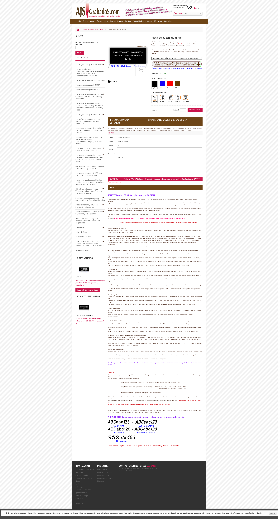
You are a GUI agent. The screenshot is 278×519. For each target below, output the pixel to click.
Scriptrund (185, 97)
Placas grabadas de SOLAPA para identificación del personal (88, 174)
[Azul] (162, 83)
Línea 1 (110, 137)
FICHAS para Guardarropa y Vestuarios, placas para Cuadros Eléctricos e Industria (88, 191)
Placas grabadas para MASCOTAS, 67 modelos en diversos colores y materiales (89, 96)
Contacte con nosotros (84, 478)
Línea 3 (110, 146)
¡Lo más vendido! (81, 475)
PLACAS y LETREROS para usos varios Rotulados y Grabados (88, 149)
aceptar (273, 513)
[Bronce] (177, 83)
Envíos (128, 21)
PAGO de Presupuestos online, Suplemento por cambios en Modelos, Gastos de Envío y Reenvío (90, 243)
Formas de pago (116, 21)
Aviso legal (79, 487)
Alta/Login (199, 8)
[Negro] (154, 84)
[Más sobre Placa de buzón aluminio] (90, 307)
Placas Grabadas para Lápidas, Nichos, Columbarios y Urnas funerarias (87, 121)
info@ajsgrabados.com (121, 355)
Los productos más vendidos (87, 290)
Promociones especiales (84, 469)
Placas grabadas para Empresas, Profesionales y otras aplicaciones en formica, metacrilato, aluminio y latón (89, 158)
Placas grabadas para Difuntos (88, 114)
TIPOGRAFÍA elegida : (159, 92)
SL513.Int (154, 98)
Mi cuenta (158, 21)
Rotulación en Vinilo (83, 237)
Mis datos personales (105, 478)
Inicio (78, 21)
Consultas (168, 21)
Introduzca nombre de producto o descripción (86, 43)
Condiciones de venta (83, 490)
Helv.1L (170, 97)
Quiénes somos (89, 21)
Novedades (79, 472)
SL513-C (162, 97)
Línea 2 (110, 141)
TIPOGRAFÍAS (80, 227)
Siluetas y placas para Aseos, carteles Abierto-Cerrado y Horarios (90, 199)
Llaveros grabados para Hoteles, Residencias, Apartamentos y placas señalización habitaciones (89, 182)
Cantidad (176, 110)
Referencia (155, 73)
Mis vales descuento (105, 472)
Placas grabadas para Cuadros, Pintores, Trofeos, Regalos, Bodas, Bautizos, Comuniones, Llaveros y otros (89, 106)
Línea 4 (110, 150)
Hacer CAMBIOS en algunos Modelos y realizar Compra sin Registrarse (87, 220)
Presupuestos (102, 21)
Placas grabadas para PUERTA (87, 85)
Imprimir (114, 81)
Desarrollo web (79, 503)
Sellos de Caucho (82, 232)
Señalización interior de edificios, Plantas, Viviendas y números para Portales (89, 130)
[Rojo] (170, 83)
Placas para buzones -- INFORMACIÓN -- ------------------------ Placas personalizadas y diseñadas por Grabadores (89, 72)
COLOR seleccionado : (159, 79)
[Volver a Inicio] (78, 30)
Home (77, 481)
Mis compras (102, 469)
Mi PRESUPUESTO (82, 250)
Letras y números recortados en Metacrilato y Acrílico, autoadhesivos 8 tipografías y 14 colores (88, 140)
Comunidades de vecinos (142, 21)
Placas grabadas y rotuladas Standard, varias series (86, 206)
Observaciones (113, 154)
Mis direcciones (103, 475)
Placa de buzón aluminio (84, 315)
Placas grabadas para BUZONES (94, 30)
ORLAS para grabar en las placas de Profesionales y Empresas (89, 167)
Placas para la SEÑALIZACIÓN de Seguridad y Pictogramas (88, 212)
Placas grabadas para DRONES (87, 89)
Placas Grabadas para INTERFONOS (90, 80)
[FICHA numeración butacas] (90, 269)
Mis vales (100, 481)
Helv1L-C (178, 97)
